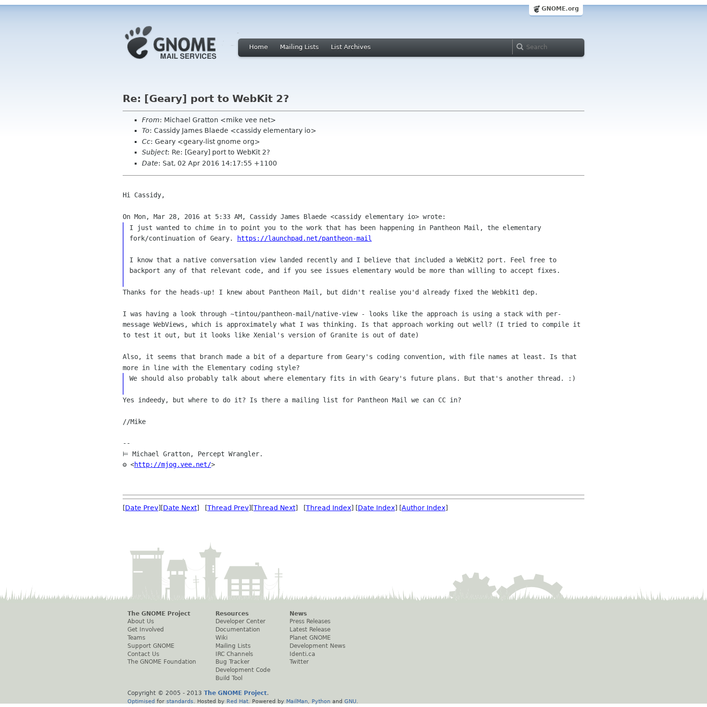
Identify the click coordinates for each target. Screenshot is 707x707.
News (298, 613)
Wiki (221, 637)
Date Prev (141, 508)
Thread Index (328, 508)
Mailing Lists (299, 47)
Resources (232, 613)
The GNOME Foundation (161, 661)
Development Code (242, 670)
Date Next (180, 508)
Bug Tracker (232, 661)
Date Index (376, 508)
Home (258, 47)
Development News (317, 646)
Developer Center (240, 621)
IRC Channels (234, 654)
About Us (140, 621)
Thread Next (274, 508)
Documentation (237, 629)
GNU (350, 701)
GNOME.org (560, 8)
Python (321, 701)
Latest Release (310, 629)
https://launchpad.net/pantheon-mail (304, 238)
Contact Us (143, 654)
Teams (136, 637)
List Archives (351, 47)
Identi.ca (302, 654)
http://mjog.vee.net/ (172, 464)
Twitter (299, 661)
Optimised (141, 701)
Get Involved (145, 629)
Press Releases (310, 621)
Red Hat (237, 701)
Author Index (423, 508)
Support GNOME (151, 646)
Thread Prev (228, 508)
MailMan (297, 701)
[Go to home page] (185, 61)
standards (179, 701)
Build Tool (228, 678)
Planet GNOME (310, 637)
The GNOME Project (158, 613)
